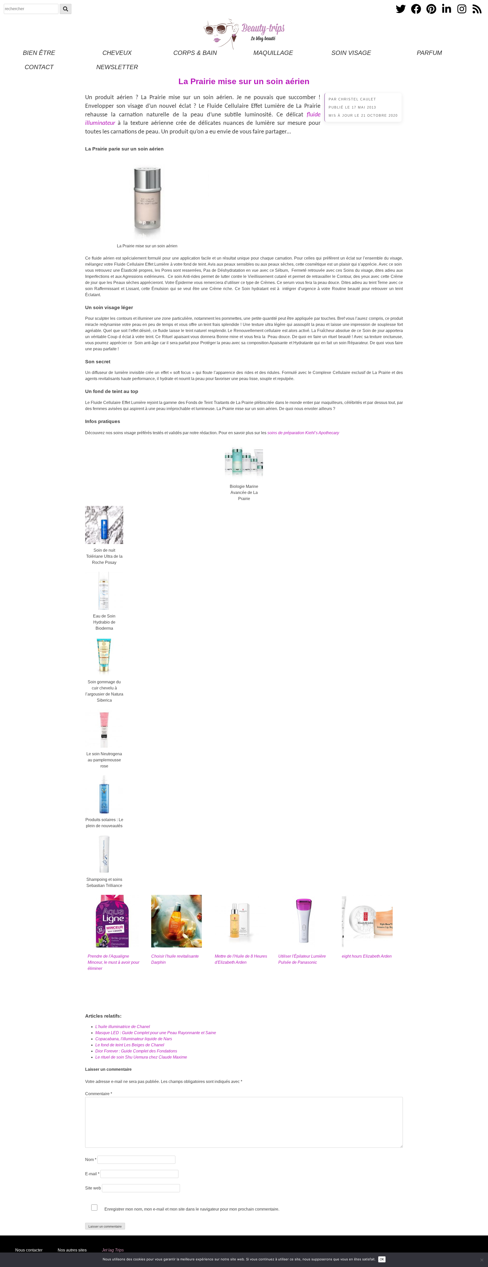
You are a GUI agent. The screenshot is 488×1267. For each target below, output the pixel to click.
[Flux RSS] (477, 14)
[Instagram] (462, 14)
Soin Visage (351, 52)
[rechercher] (65, 9)
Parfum (429, 52)
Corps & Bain (195, 52)
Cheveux (117, 52)
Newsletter (117, 67)
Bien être (39, 52)
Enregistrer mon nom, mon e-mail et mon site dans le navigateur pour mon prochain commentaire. (191, 1209)
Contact (39, 67)
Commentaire (98, 1094)
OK (382, 1259)
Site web (93, 1188)
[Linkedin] (447, 14)
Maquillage (273, 52)
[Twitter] (401, 14)
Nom (90, 1159)
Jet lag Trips (113, 1250)
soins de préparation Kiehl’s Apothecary (303, 433)
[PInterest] (431, 14)
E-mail (92, 1174)
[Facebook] (416, 14)
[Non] (481, 1259)
